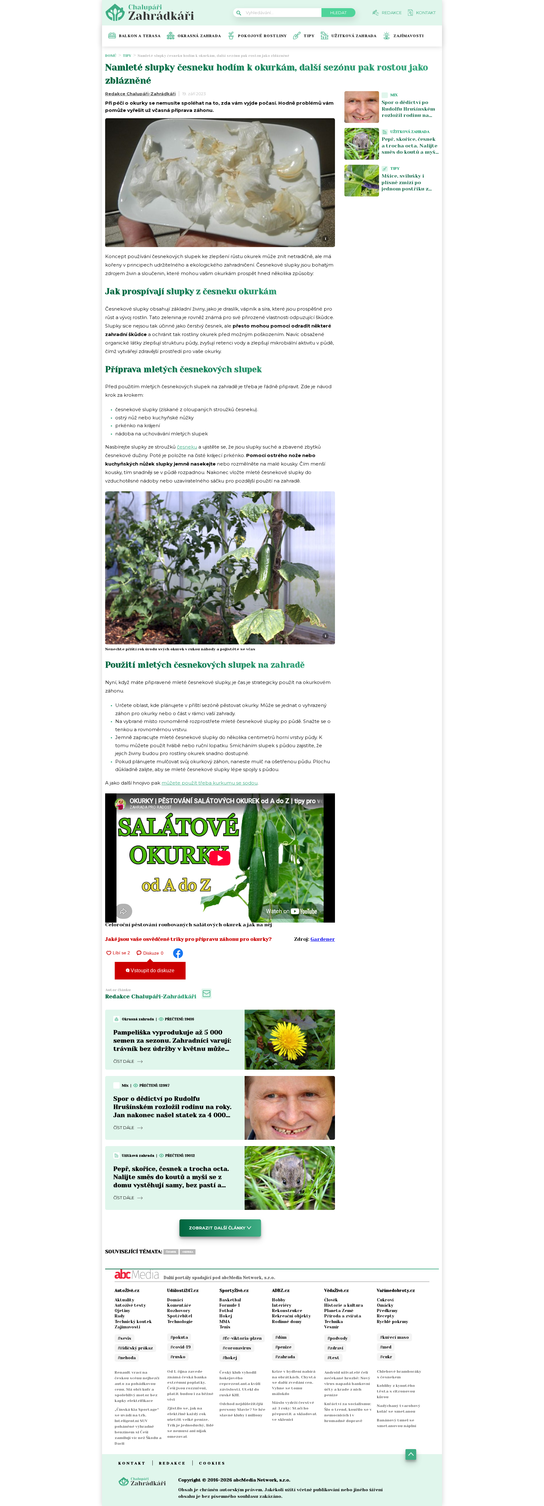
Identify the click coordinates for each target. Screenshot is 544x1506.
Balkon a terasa (140, 36)
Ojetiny (122, 1310)
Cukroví (385, 1300)
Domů (110, 56)
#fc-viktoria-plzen (242, 1338)
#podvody (337, 1338)
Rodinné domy (287, 1321)
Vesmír (331, 1327)
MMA (224, 1321)
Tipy (309, 36)
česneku (187, 447)
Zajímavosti (409, 36)
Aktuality (124, 1300)
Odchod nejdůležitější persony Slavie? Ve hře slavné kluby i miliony (242, 1409)
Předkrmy (387, 1310)
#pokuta (179, 1337)
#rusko (177, 1356)
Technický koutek (133, 1321)
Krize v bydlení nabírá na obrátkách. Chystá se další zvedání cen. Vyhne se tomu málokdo (294, 1382)
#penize (283, 1347)
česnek (171, 1251)
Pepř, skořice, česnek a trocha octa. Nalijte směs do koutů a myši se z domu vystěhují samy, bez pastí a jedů (410, 152)
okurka (187, 1251)
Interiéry (281, 1305)
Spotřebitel (179, 1316)
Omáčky (385, 1305)
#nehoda (127, 1357)
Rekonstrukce (287, 1310)
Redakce (172, 1463)
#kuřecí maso (394, 1337)
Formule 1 (229, 1305)
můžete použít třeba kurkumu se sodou (210, 783)
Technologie (180, 1321)
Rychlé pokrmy (392, 1321)
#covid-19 (180, 1347)
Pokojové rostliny (262, 36)
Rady (120, 1316)
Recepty (385, 1316)
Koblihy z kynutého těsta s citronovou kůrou (396, 1391)
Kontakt (132, 1463)
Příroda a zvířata (342, 1316)
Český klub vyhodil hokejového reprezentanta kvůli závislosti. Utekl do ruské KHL (239, 1383)
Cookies (212, 1463)
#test (333, 1357)
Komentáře (179, 1305)
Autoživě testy (130, 1305)
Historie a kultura (343, 1305)
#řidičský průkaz (135, 1348)
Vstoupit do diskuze (151, 970)
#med (385, 1347)
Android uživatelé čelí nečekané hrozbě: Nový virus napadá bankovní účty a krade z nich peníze (347, 1383)
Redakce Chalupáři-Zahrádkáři (140, 93)
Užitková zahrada (354, 36)
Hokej (225, 1316)
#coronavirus (237, 1348)
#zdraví (335, 1348)
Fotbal (226, 1310)
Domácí (175, 1300)
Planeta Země (338, 1310)
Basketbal (230, 1300)
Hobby (278, 1300)
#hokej (230, 1357)
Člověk (331, 1300)
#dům (280, 1337)
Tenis (224, 1327)
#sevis (124, 1338)
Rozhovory (178, 1310)
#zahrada (285, 1356)
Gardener (322, 939)
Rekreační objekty (291, 1316)
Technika (333, 1321)
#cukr (386, 1356)
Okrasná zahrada (199, 36)
